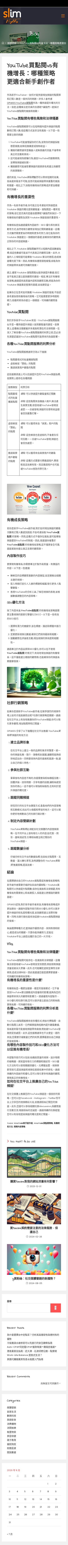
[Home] (3, 43)
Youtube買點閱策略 (43, 1123)
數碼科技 (11, 1415)
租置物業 (11, 1432)
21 (41, 1507)
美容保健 (11, 1436)
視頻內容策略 (19, 1126)
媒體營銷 (11, 1407)
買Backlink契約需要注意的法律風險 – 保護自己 (34, 1230)
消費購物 (11, 1424)
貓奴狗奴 (11, 1444)
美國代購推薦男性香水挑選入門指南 (25, 1359)
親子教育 (11, 1440)
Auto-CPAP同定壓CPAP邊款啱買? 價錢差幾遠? (31, 1347)
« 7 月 (10, 1534)
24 (10, 1514)
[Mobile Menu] (63, 16)
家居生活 (11, 1411)
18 (18, 1507)
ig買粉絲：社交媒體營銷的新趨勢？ (34, 1279)
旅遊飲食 (11, 1419)
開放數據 (11, 1452)
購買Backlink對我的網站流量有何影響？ (34, 1182)
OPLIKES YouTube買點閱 (20, 103)
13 (33, 1499)
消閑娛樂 (11, 1428)
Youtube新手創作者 (23, 1123)
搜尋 (9, 1301)
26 (25, 1514)
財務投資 (11, 1448)
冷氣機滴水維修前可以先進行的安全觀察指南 (29, 1343)
